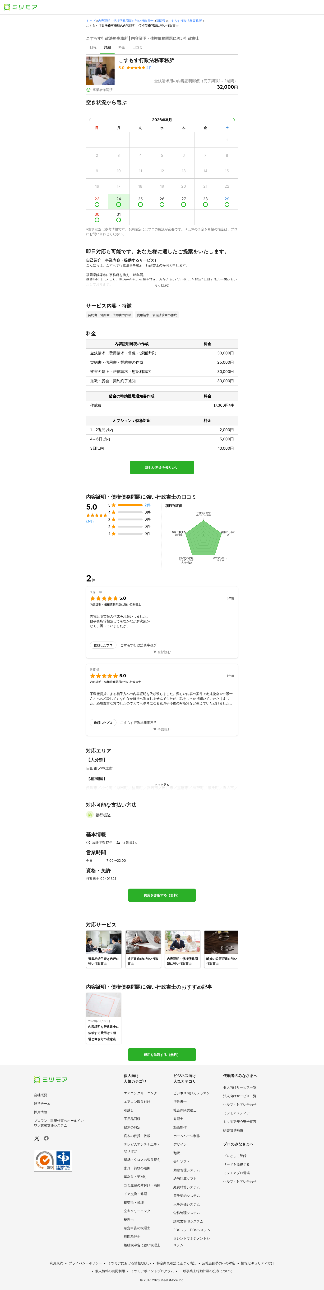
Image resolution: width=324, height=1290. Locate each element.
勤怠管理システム (186, 1170)
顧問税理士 (132, 1236)
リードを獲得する (236, 1164)
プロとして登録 (234, 1156)
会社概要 (40, 1095)
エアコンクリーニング (140, 1093)
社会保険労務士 (185, 1110)
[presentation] (93, 47)
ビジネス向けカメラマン (191, 1093)
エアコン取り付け (137, 1102)
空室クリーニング (137, 1211)
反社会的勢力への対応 (218, 1263)
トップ (90, 21)
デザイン (180, 1144)
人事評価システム (186, 1204)
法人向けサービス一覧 (239, 1096)
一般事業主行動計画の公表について (206, 1271)
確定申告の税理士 (137, 1228)
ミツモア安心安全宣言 (239, 1121)
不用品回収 (132, 1119)
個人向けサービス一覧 (239, 1087)
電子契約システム (186, 1196)
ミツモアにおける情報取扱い (129, 1263)
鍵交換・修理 (134, 1202)
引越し (129, 1110)
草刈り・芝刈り (135, 1177)
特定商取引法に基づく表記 (176, 1263)
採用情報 (40, 1112)
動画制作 (180, 1127)
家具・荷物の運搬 (137, 1168)
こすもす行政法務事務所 (185, 21)
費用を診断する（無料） (162, 895)
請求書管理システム (188, 1221)
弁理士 (178, 1119)
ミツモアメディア (236, 1113)
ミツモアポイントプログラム (152, 1271)
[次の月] (234, 120)
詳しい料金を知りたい (162, 467)
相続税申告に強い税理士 (142, 1245)
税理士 (129, 1219)
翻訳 (176, 1153)
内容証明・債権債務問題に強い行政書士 (125, 21)
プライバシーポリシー (85, 1263)
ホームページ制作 (186, 1136)
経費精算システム (186, 1187)
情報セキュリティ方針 (257, 1263)
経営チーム (42, 1103)
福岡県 (160, 21)
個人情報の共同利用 (110, 1271)
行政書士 (180, 1102)
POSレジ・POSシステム (191, 1230)
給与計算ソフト (185, 1178)
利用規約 (56, 1263)
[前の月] (90, 120)
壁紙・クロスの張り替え (142, 1159)
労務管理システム (186, 1213)
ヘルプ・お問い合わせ (239, 1104)
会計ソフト (181, 1161)
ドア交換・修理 (135, 1194)
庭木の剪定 (132, 1127)
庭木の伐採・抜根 (137, 1136)
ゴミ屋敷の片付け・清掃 (142, 1185)
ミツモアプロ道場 (236, 1173)
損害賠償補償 (233, 1130)
